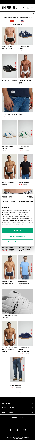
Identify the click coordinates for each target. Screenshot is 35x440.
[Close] (34, 2)
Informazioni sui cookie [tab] (26, 201)
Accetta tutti (17, 230)
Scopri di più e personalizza (16, 236)
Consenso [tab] (5, 201)
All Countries (17, 24)
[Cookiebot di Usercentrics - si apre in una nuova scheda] (25, 196)
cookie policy (13, 220)
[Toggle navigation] (32, 7)
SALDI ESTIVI (25, 1)
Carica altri (18, 392)
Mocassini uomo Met (9, 80)
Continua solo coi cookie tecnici (17, 242)
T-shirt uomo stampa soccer (12, 114)
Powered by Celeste (17, 438)
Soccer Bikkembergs (9, 316)
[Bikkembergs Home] (10, 7)
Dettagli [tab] (13, 201)
